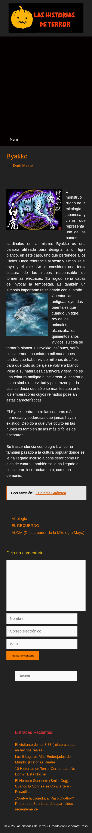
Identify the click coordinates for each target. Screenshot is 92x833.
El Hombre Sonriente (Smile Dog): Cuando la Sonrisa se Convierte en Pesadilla (43, 786)
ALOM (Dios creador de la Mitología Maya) (48, 533)
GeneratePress (77, 826)
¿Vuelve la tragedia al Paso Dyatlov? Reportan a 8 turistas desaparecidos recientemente (44, 803)
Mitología (19, 519)
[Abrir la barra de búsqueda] (85, 139)
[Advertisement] (46, 85)
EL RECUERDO (25, 525)
